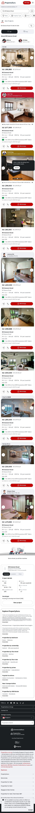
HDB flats (10, 765)
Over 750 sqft (5, 662)
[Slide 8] (20, 120)
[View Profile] (17, 46)
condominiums (26, 763)
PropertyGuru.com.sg (6, 752)
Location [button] (13, 574)
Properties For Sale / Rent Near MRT (11, 794)
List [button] (10, 31)
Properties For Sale (6, 782)
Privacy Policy (24, 803)
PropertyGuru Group (7, 707)
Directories (4, 778)
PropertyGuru (5, 774)
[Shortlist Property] (31, 51)
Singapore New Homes (7, 790)
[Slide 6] (17, 120)
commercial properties (7, 767)
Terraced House (14, 619)
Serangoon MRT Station (8, 686)
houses (28, 765)
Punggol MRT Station (21, 686)
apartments (4, 765)
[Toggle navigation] (32, 2)
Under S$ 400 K (6, 670)
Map (27, 31)
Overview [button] (6, 574)
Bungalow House (18, 620)
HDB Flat (4, 617)
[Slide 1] (13, 65)
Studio (4, 640)
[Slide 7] (19, 120)
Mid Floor (11, 654)
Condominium (11, 617)
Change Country (6, 715)
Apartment (18, 617)
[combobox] (17, 11)
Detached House (23, 619)
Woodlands (12, 694)
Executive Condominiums (19, 765)
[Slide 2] (14, 65)
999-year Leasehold (13, 648)
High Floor (4, 654)
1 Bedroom (10, 640)
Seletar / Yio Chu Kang (8, 678)
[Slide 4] (17, 65)
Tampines (5, 694)
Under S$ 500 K (15, 670)
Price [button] (20, 574)
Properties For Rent (6, 786)
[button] (2, 21)
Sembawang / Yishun (21, 678)
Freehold (4, 648)
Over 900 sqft (14, 662)
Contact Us (4, 710)
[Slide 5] (18, 65)
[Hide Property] (27, 51)
